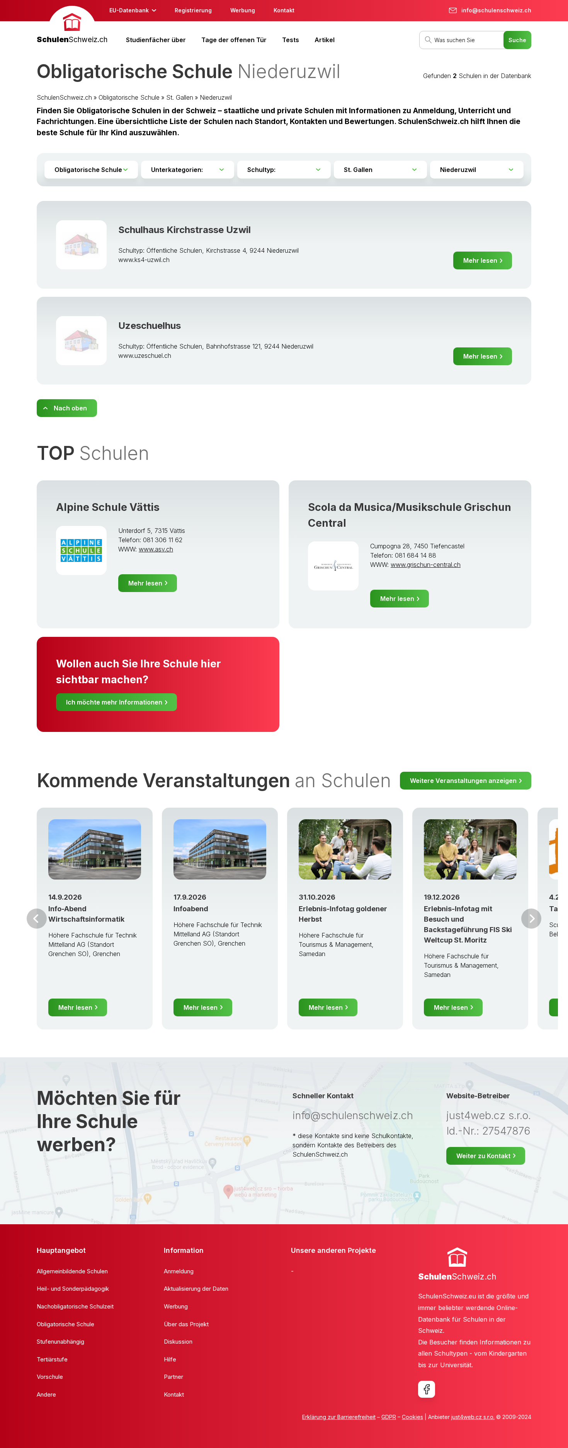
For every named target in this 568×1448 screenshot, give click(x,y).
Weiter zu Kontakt (483, 1156)
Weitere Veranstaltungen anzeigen (463, 780)
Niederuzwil (216, 97)
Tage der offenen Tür (234, 40)
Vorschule (50, 1376)
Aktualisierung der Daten (196, 1288)
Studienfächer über (156, 40)
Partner (173, 1376)
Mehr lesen (480, 260)
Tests (290, 40)
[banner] (72, 26)
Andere (46, 1394)
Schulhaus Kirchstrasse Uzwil (184, 229)
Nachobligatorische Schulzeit (75, 1306)
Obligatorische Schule (129, 97)
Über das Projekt (186, 1324)
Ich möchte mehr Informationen (114, 702)
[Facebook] (426, 1389)
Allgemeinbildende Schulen (72, 1271)
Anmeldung (179, 1271)
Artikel (325, 40)
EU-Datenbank (129, 10)
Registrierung (193, 10)
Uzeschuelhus (149, 325)
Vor (37, 919)
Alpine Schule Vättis (108, 507)
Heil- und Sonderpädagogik (73, 1288)
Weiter (531, 919)
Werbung (242, 10)
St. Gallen (179, 97)
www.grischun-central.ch (426, 564)
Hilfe (170, 1359)
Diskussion (178, 1341)
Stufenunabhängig (60, 1341)
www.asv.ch (156, 549)
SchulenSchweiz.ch (64, 97)
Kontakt (284, 10)
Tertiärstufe (52, 1359)
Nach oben (70, 408)
